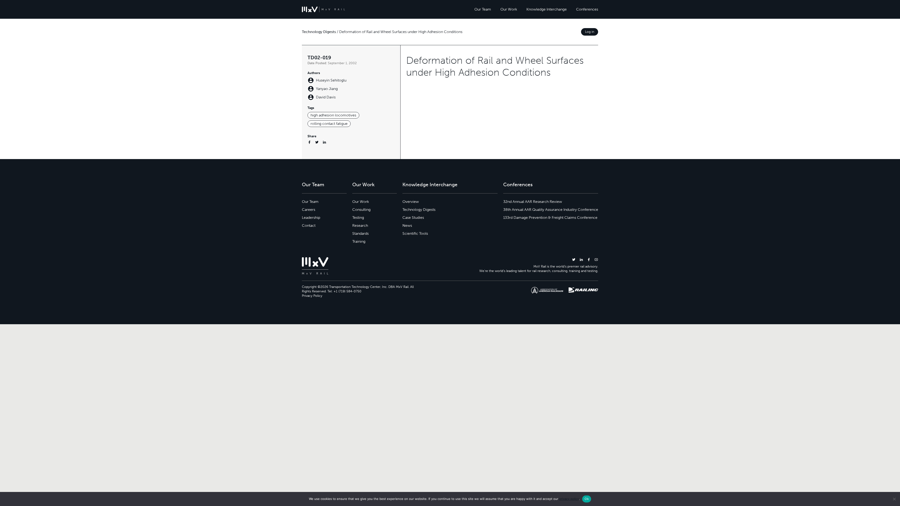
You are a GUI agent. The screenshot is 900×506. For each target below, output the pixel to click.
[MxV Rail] (323, 9)
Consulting (361, 209)
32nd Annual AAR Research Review (532, 201)
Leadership (311, 217)
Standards (360, 233)
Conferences (587, 9)
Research (360, 225)
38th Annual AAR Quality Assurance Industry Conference (550, 209)
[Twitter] (317, 142)
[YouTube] (596, 259)
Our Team (482, 9)
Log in (589, 32)
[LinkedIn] (324, 142)
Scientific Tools (415, 233)
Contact (308, 225)
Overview (410, 201)
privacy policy (569, 499)
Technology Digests (319, 32)
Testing (358, 217)
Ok (587, 499)
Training (358, 241)
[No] (894, 499)
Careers (308, 209)
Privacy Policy (312, 296)
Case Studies (413, 217)
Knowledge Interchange (546, 9)
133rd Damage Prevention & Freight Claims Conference (550, 217)
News (407, 225)
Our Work (508, 9)
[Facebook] (309, 142)
